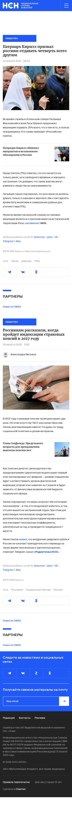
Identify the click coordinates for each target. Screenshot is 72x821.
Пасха (14, 261)
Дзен (49, 237)
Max (18, 241)
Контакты (24, 717)
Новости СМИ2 (12, 306)
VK (56, 237)
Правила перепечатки (16, 782)
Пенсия (58, 589)
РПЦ (37, 261)
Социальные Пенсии (38, 589)
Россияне (17, 589)
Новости (39, 237)
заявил (23, 539)
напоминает (32, 223)
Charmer (21, 789)
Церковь (26, 261)
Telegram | (9, 241)
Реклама (40, 717)
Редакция (9, 717)
